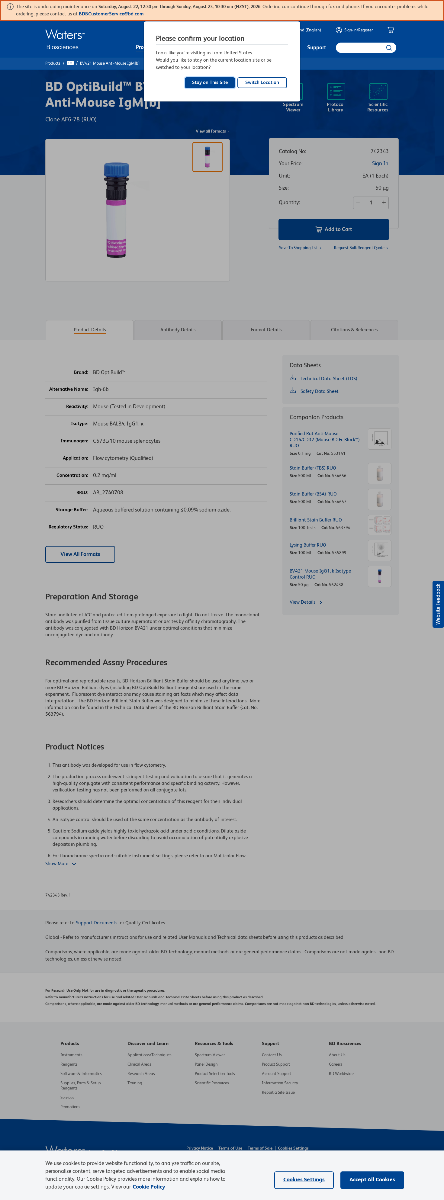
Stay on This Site (210, 82)
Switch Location (262, 82)
